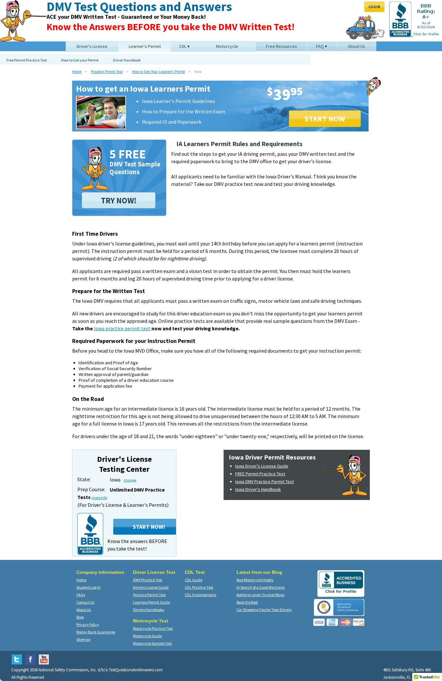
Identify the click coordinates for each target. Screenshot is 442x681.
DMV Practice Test (147, 579)
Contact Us (85, 602)
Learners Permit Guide (151, 602)
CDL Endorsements (200, 594)
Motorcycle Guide (147, 635)
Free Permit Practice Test (26, 60)
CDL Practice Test (199, 587)
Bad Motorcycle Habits (255, 579)
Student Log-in (88, 587)
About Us (83, 609)
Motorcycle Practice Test (153, 628)
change (130, 480)
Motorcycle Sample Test (152, 643)
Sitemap (83, 639)
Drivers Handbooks (148, 609)
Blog (79, 617)
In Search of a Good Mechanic (261, 587)
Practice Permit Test (107, 72)
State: (84, 479)
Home (77, 72)
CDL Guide (193, 579)
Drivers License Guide (151, 587)
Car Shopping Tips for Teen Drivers (264, 609)
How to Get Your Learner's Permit (158, 72)
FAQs (80, 594)
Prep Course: (91, 489)
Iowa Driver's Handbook (258, 489)
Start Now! (149, 526)
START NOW (324, 119)
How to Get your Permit (80, 60)
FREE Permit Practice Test (260, 474)
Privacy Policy (87, 624)
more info (99, 497)
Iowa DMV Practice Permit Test (264, 481)
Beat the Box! (247, 602)
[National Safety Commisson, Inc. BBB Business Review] (341, 592)
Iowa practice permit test (122, 328)
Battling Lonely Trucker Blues (260, 594)
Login (374, 6)
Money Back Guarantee (95, 632)
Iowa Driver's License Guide (261, 466)
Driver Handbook (127, 60)
